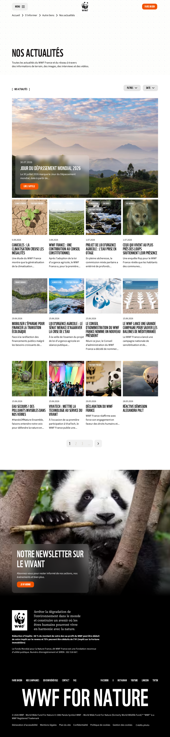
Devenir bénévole (50, 680)
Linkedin (145, 680)
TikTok (155, 680)
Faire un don (150, 6)
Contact (65, 680)
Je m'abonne (25, 584)
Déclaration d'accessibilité (25, 725)
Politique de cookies (100, 725)
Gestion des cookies (122, 725)
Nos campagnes (32, 680)
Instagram (122, 680)
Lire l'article (29, 186)
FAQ (74, 680)
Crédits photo (142, 725)
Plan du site (65, 725)
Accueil (16, 15)
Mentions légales (48, 725)
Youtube (134, 680)
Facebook (105, 680)
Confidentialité (80, 725)
